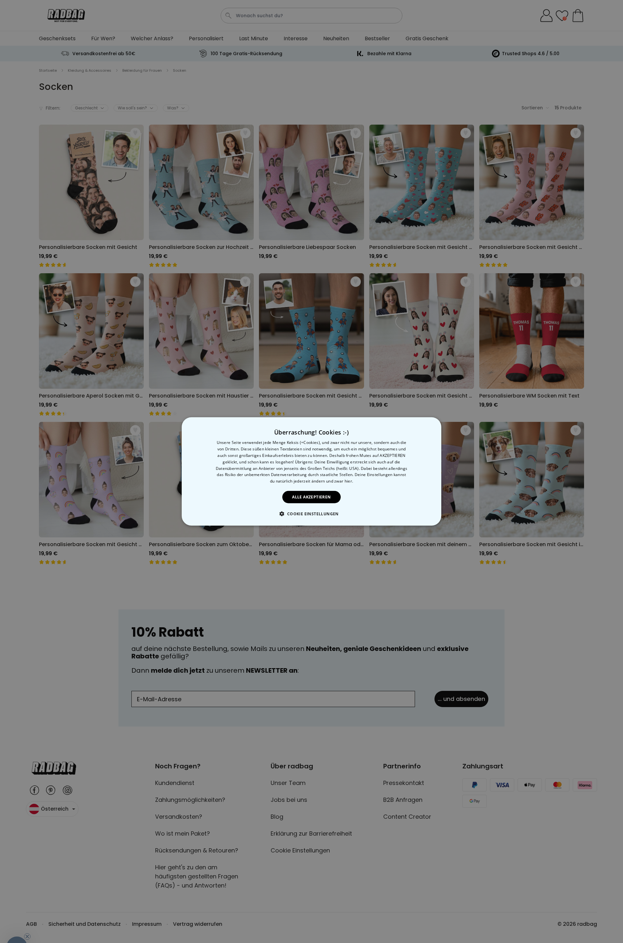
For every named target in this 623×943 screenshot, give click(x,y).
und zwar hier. (339, 481)
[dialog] (311, 471)
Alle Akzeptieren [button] (311, 497)
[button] (311, 514)
